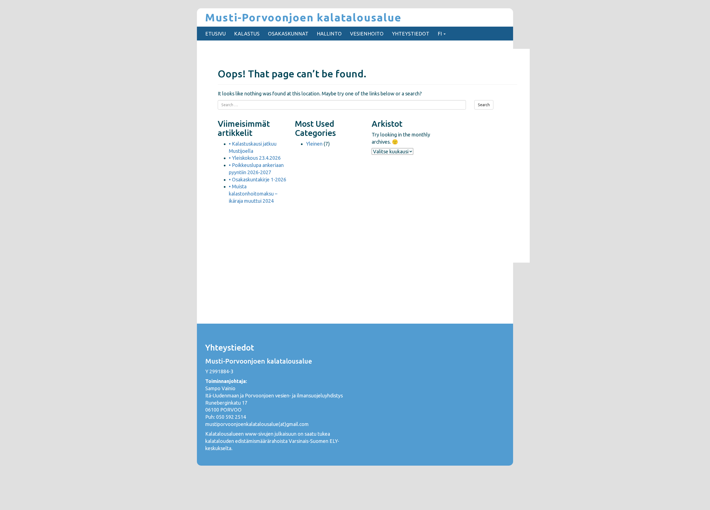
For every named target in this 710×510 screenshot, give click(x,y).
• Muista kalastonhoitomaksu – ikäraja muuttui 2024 (253, 193)
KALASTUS (247, 33)
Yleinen (314, 143)
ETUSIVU (215, 33)
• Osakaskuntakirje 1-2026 (257, 179)
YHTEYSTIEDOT (410, 33)
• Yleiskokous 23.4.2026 (255, 158)
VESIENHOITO (367, 33)
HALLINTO (329, 33)
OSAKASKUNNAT (288, 33)
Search (484, 105)
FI (440, 33)
